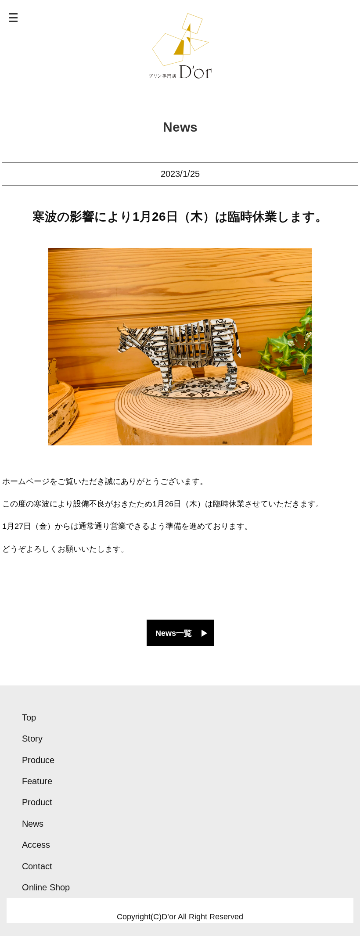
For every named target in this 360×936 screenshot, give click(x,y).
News (180, 127)
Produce (38, 760)
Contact (37, 866)
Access (36, 845)
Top (29, 717)
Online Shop (46, 887)
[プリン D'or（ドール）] (180, 73)
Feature (37, 781)
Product (37, 802)
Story (32, 738)
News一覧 (173, 633)
